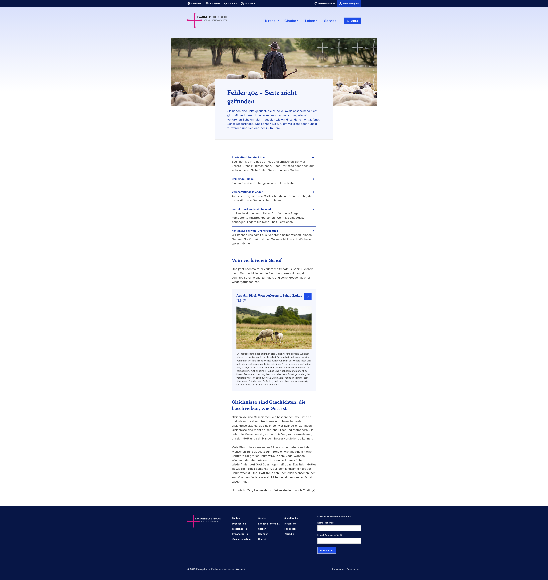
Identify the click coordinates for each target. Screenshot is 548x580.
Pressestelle (239, 523)
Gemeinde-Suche (243, 178)
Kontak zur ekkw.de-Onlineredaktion (255, 230)
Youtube (289, 533)
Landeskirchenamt (269, 523)
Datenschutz (353, 569)
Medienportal (239, 528)
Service (330, 21)
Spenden (263, 533)
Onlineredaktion (241, 539)
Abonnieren (326, 550)
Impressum (338, 569)
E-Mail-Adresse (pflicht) (329, 535)
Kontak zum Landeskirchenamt (251, 209)
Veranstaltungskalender (247, 191)
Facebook (290, 528)
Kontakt (262, 539)
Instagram (290, 523)
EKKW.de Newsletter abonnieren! (334, 516)
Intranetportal (240, 533)
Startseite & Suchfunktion (248, 157)
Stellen (262, 528)
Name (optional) (325, 523)
